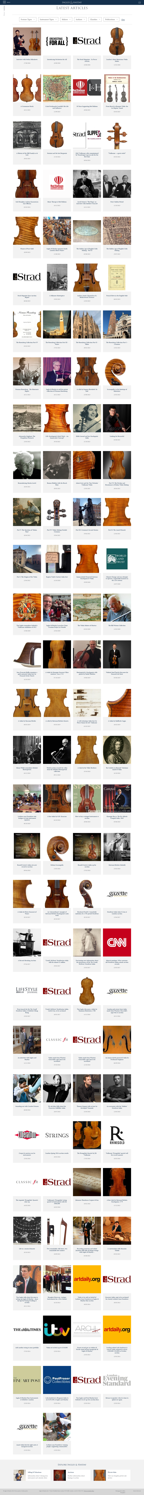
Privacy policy (17, 1491)
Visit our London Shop (89, 1491)
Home (4, 14)
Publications (110, 19)
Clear (123, 19)
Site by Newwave (137, 1491)
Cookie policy (25, 1491)
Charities (93, 19)
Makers (65, 19)
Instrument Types (47, 19)
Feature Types (26, 19)
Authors (79, 19)
